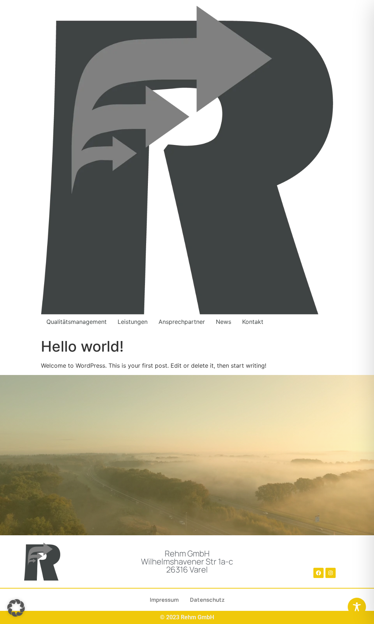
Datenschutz (207, 600)
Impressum (164, 600)
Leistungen (133, 321)
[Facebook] (318, 573)
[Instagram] (330, 573)
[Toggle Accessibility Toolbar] (357, 607)
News (223, 321)
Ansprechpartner (182, 321)
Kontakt (252, 321)
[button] (16, 608)
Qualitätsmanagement (76, 321)
